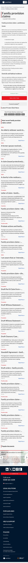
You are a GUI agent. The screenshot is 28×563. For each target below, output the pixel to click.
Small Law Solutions (6, 506)
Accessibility (5, 538)
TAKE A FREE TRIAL (14, 98)
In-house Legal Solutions (7, 494)
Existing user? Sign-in (14, 93)
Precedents (18, 114)
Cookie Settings (6, 541)
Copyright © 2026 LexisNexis (9, 18)
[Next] (26, 457)
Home (2, 7)
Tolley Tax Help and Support (8, 527)
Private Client (8, 7)
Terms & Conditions (6, 544)
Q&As (23, 114)
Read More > (21, 140)
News (6, 114)
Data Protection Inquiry (7, 547)
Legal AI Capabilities (7, 497)
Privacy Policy (5, 535)
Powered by (14, 104)
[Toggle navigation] (25, 2)
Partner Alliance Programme (8, 517)
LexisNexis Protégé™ (7, 503)
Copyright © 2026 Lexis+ (6, 555)
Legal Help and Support (7, 524)
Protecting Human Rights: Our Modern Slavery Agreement (9, 551)
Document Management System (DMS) (10, 491)
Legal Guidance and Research (8, 500)
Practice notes (11, 114)
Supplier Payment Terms (7, 514)
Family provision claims (11, 8)
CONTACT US (15, 473)
